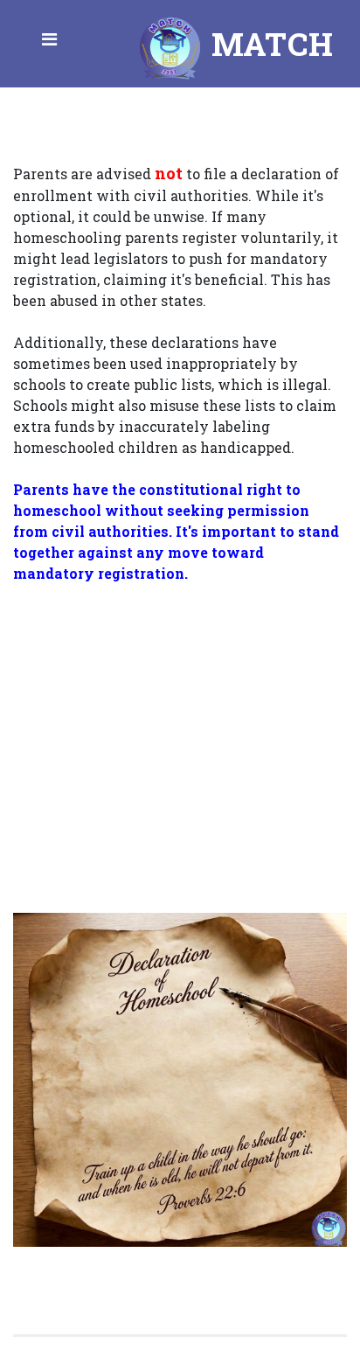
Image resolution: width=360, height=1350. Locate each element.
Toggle (50, 43)
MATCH (268, 44)
